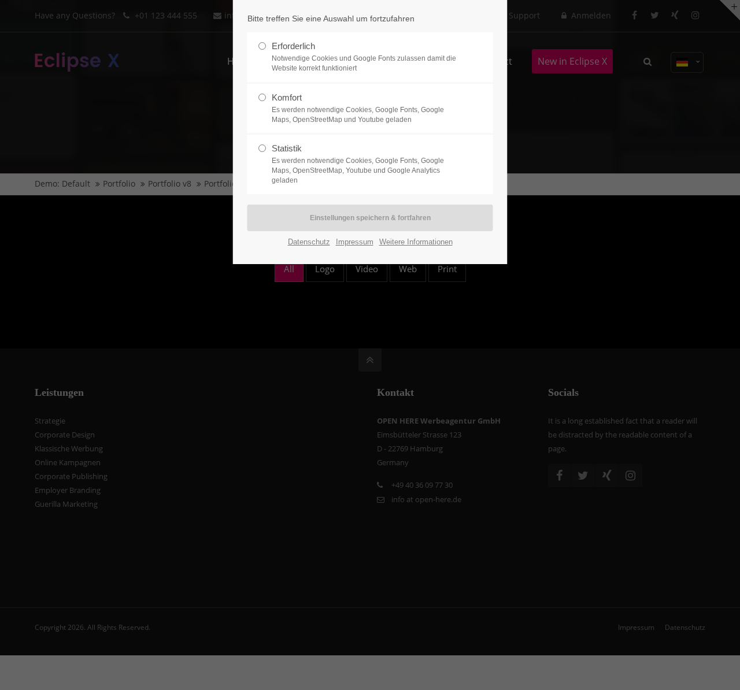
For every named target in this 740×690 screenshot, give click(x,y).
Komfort (358, 108)
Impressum (354, 242)
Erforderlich (364, 56)
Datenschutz (309, 242)
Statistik (358, 163)
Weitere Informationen (416, 242)
